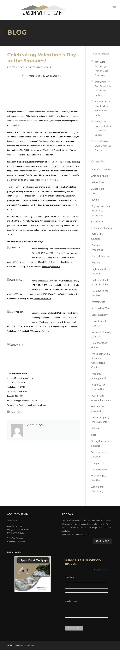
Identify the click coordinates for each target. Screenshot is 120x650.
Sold (93, 434)
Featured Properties (50, 225)
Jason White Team (101, 308)
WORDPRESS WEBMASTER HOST (20, 645)
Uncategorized (99, 469)
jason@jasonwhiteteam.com (25, 400)
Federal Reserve (100, 256)
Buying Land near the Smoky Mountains (101, 210)
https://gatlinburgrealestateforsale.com (30, 405)
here (52, 155)
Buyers (95, 199)
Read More (102, 541)
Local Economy (99, 314)
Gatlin (23, 67)
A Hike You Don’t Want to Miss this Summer (103, 146)
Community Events (101, 228)
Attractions (97, 182)
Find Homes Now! (14, 552)
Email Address (71, 601)
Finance (95, 262)
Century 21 (97, 221)
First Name (69, 577)
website (54, 180)
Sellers (95, 428)
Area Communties (101, 169)
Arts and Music (99, 175)
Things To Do (16, 412)
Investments (98, 301)
